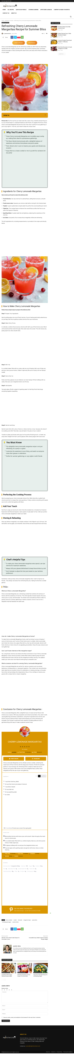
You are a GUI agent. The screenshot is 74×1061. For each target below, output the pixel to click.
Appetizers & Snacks (9, 20)
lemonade (20, 920)
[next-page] (5, 980)
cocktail (15, 920)
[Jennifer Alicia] (2, 33)
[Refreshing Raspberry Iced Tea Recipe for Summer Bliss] (24, 968)
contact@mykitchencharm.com (33, 1046)
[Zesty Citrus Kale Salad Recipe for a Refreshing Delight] (40, 968)
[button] (70, 16)
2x (42, 776)
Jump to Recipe (18, 42)
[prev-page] (2, 980)
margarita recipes (27, 920)
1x (39, 776)
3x (45, 776)
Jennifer (14, 752)
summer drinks (15, 922)
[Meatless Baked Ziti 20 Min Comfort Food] (54, 28)
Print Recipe (32, 42)
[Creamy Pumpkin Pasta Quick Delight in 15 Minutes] (54, 42)
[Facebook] (12, 37)
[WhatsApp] (22, 37)
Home (3, 20)
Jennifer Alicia (8, 33)
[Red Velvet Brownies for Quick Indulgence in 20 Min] (54, 48)
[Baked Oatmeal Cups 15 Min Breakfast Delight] (54, 35)
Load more (61, 54)
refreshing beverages (6, 922)
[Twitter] (15, 37)
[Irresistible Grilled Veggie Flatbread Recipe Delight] (9, 968)
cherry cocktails (9, 920)
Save (19, 37)
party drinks (34, 920)
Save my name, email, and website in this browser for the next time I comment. (22, 1017)
